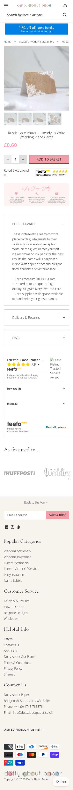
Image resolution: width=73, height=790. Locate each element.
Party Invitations (14, 575)
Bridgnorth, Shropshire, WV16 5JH (27, 701)
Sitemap (9, 674)
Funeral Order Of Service (21, 569)
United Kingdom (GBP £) (22, 729)
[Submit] (64, 15)
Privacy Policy (13, 668)
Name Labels (13, 580)
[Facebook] (6, 527)
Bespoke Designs (15, 613)
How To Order (14, 607)
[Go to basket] (64, 5)
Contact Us (11, 645)
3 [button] (38, 107)
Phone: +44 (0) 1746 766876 (23, 706)
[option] (36, 78)
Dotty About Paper (16, 695)
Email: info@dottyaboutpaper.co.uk (28, 712)
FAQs (16, 337)
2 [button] (35, 107)
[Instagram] (12, 527)
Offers (8, 639)
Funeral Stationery (16, 563)
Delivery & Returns (26, 317)
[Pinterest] (18, 527)
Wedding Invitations (17, 557)
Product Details (23, 223)
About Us (10, 651)
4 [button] (42, 107)
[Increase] (23, 159)
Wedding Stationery (17, 551)
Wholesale (11, 618)
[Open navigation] (6, 5)
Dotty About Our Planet (20, 657)
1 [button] (31, 107)
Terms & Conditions (17, 663)
